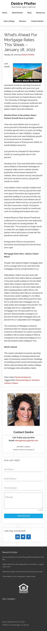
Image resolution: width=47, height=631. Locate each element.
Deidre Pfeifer (23, 3)
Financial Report (23, 380)
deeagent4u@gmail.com (26, 440)
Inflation (36, 380)
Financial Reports (23, 377)
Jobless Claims (11, 383)
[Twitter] (23, 536)
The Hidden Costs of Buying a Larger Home (18, 576)
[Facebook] (28, 536)
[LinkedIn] (17, 536)
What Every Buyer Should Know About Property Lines (22, 571)
